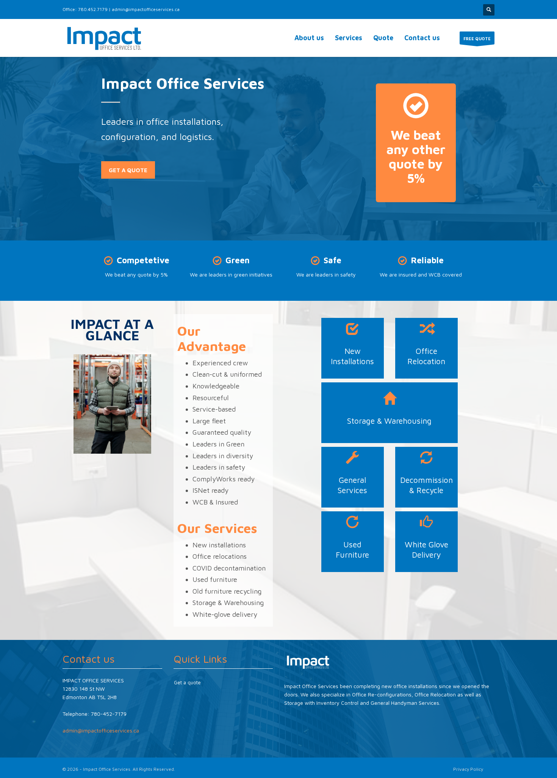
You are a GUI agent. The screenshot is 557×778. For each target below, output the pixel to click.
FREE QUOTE (477, 38)
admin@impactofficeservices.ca (146, 9)
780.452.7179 (93, 9)
